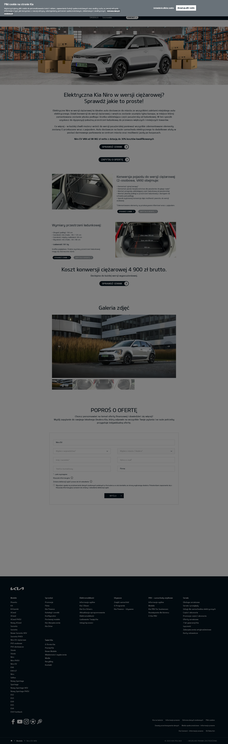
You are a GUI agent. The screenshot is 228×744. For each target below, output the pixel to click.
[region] (114, 8)
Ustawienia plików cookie (163, 8)
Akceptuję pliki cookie (186, 8)
